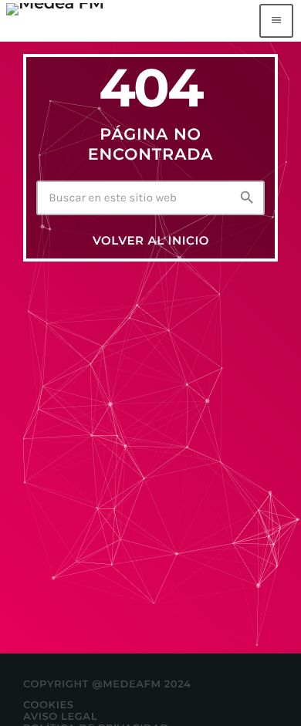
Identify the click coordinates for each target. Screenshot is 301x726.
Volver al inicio (151, 240)
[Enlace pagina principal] (55, 21)
